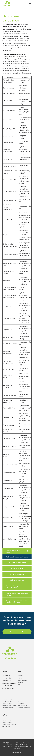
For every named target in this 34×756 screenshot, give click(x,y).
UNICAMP (20, 682)
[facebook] (3, 658)
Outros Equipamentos (8, 707)
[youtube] (9, 658)
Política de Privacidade (17, 752)
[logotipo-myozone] (7, 1)
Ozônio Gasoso (6, 719)
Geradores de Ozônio (8, 701)
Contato (20, 686)
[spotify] (15, 658)
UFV (19, 684)
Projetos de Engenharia (24, 707)
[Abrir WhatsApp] (29, 751)
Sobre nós (20, 675)
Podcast (20, 678)
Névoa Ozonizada (6, 703)
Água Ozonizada (6, 720)
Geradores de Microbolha (9, 705)
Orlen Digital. (17, 748)
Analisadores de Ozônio (8, 700)
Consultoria (20, 700)
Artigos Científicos (22, 680)
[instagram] (6, 658)
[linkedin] (12, 658)
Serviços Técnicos (22, 705)
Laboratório (20, 701)
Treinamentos (21, 703)
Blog (19, 677)
